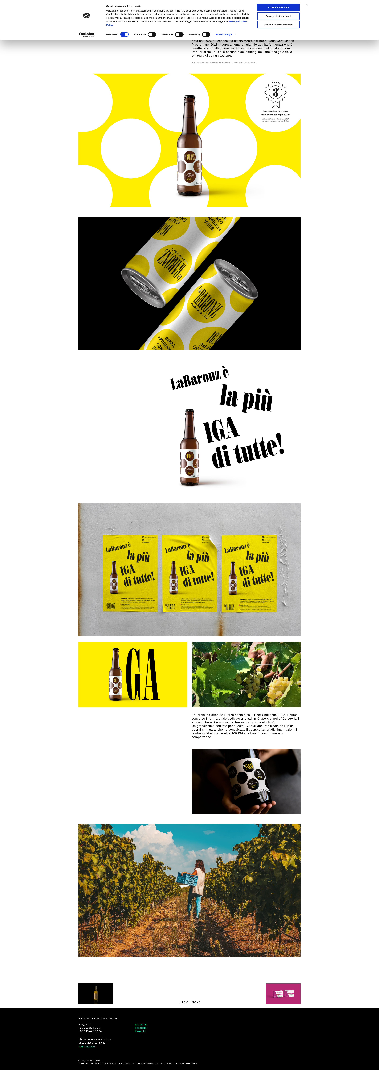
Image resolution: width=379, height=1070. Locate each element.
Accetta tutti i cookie (278, 7)
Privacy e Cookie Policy (186, 1064)
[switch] (152, 34)
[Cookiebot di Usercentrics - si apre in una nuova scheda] (87, 34)
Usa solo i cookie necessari (278, 24)
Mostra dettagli (224, 34)
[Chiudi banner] (307, 5)
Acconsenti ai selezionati (278, 16)
